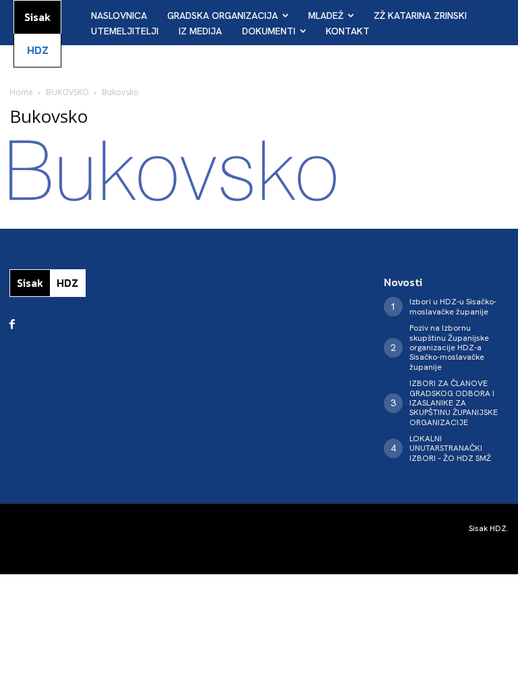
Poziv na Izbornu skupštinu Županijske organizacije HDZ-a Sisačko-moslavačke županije (449, 347)
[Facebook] (12, 324)
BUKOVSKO (67, 92)
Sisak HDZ (488, 528)
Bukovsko (48, 116)
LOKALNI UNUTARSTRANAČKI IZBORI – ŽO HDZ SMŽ (450, 448)
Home (21, 92)
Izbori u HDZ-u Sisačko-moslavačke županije (452, 306)
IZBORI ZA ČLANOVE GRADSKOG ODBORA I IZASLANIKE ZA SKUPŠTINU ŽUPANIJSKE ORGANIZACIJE (453, 403)
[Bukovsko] (172, 197)
